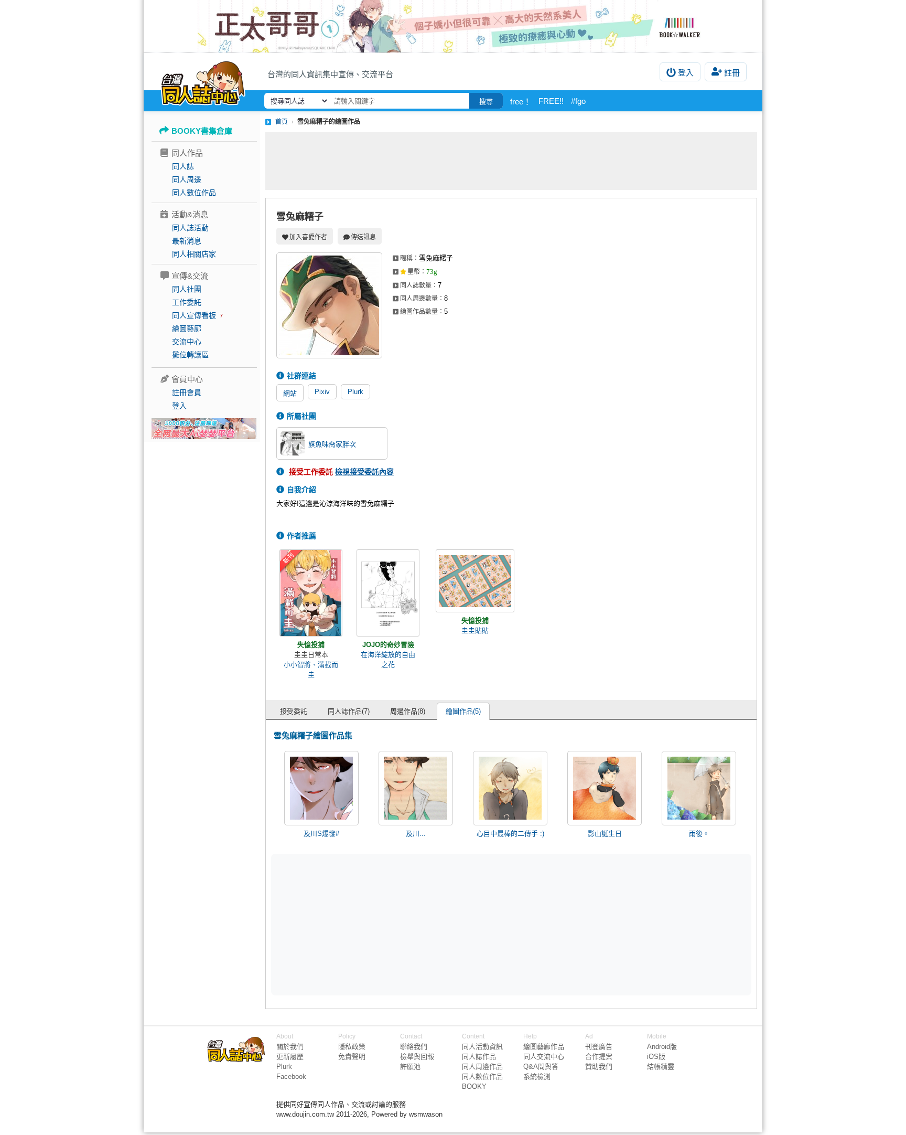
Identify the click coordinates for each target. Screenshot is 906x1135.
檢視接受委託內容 (364, 472)
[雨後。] (699, 788)
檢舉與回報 (417, 1056)
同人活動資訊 (482, 1047)
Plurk (355, 392)
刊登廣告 (598, 1047)
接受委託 (293, 711)
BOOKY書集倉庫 (201, 130)
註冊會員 (186, 392)
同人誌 (183, 166)
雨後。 (699, 833)
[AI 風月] (204, 433)
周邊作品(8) (407, 711)
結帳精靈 (660, 1066)
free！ (520, 101)
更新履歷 (290, 1056)
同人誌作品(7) (349, 711)
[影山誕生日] (604, 788)
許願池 (410, 1066)
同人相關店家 (194, 254)
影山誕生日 (605, 833)
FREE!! (551, 101)
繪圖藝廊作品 (543, 1047)
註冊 (732, 72)
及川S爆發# (321, 833)
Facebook (291, 1076)
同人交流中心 (543, 1056)
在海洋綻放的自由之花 (388, 660)
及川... (416, 833)
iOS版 (656, 1056)
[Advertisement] (511, 161)
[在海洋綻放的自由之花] (388, 593)
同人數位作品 (194, 192)
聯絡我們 (413, 1047)
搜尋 (486, 101)
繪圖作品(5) (463, 711)
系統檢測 (537, 1076)
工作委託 (186, 302)
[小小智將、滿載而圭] (310, 593)
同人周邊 (186, 179)
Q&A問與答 (540, 1066)
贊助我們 (598, 1066)
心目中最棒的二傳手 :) (510, 833)
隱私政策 (351, 1047)
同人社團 (186, 289)
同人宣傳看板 (194, 315)
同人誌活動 (190, 228)
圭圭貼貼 (475, 630)
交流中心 (186, 341)
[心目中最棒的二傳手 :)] (510, 788)
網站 (290, 393)
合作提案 (598, 1056)
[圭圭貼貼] (475, 580)
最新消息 (186, 241)
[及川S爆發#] (321, 788)
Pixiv (322, 392)
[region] (430, 924)
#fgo (578, 101)
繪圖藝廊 (186, 328)
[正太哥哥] (453, 26)
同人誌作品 (479, 1056)
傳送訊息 (363, 237)
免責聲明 (351, 1056)
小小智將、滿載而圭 (311, 669)
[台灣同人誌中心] (203, 81)
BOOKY (474, 1086)
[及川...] (416, 788)
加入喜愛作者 (308, 237)
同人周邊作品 (482, 1066)
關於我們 (290, 1047)
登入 (686, 72)
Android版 (662, 1047)
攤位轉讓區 (190, 355)
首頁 (281, 121)
